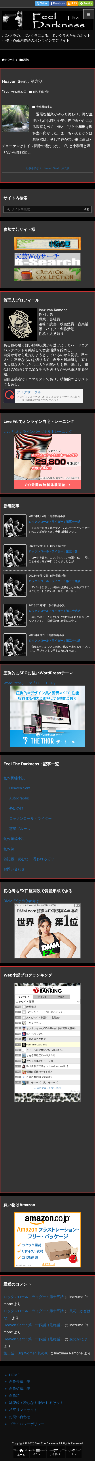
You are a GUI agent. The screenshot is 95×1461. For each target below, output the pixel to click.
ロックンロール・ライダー (30, 818)
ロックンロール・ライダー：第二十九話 (54, 581)
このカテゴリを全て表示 (47, 1087)
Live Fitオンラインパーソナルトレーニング (38, 431)
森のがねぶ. (78, 1339)
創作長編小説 (41, 91)
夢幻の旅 (16, 808)
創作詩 (9, 849)
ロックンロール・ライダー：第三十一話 (54, 521)
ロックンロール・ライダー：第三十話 (53, 551)
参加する (74, 1091)
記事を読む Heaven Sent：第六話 (47, 168)
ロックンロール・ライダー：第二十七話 (54, 640)
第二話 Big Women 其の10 (26, 1353)
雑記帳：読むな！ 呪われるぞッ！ (31, 859)
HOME (9, 59)
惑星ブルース (19, 828)
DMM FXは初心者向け (21, 901)
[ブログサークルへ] (43, 396)
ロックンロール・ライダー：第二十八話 (54, 610)
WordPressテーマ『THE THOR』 (30, 683)
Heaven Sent (19, 788)
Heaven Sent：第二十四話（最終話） (34, 1325)
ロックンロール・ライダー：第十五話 (34, 1297)
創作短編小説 (14, 838)
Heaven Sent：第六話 (22, 81)
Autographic (19, 798)
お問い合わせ (14, 869)
